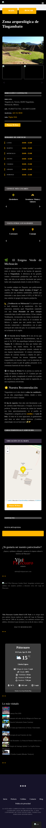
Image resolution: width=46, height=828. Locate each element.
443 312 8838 (17, 113)
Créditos (23, 799)
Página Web (12, 117)
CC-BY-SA (38, 500)
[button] (4, 82)
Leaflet (10, 500)
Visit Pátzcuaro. (24, 812)
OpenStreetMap (23, 500)
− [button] (7, 451)
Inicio (5, 799)
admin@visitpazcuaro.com (23, 571)
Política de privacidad (23, 804)
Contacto (33, 799)
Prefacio (14, 799)
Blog (41, 799)
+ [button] (7, 448)
